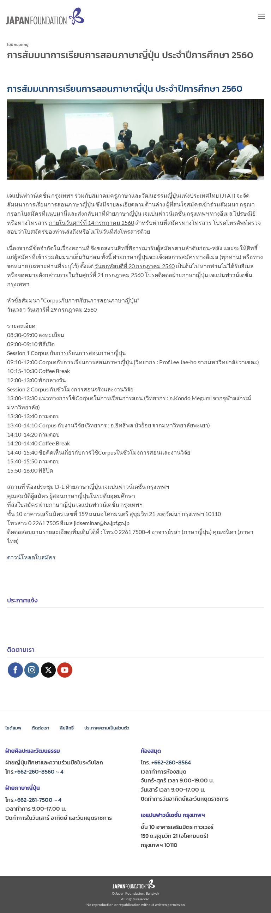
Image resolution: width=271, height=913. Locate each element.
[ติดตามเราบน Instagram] (32, 670)
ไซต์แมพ (13, 728)
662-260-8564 (172, 762)
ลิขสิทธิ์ (67, 728)
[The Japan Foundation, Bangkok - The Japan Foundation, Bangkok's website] (45, 16)
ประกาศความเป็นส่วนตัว (106, 728)
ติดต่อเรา (40, 728)
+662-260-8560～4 (39, 771)
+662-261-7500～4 (37, 799)
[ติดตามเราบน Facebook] (15, 670)
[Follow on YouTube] (64, 670)
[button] (261, 16)
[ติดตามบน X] (48, 670)
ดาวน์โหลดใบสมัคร (31, 557)
